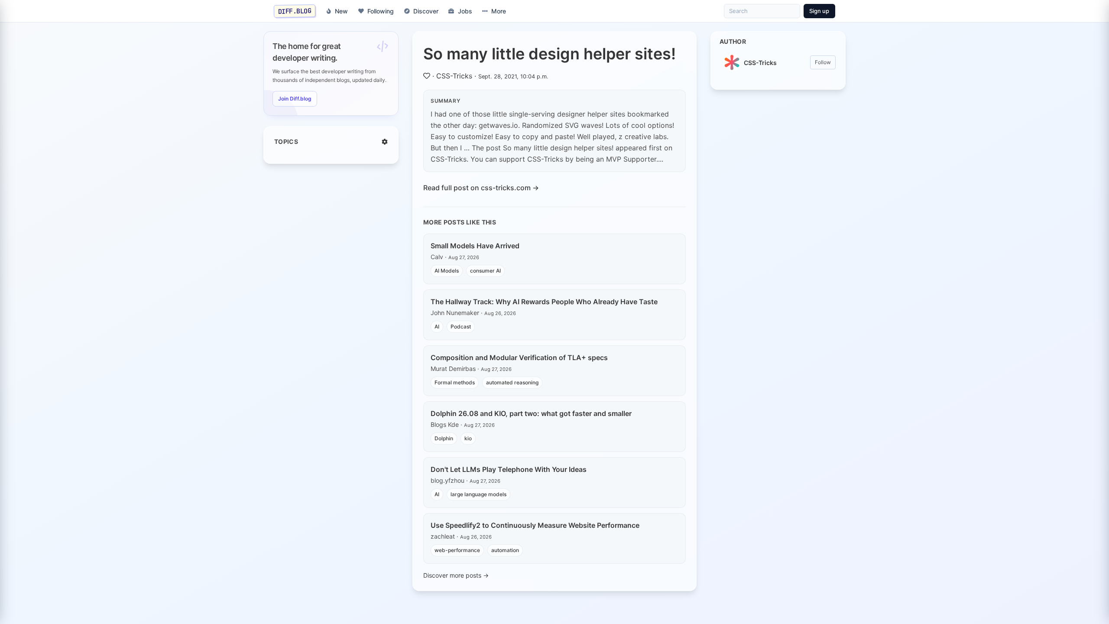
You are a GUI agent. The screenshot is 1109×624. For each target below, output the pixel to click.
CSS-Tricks (454, 76)
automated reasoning (512, 382)
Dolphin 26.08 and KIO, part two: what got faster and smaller (531, 413)
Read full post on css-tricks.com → (481, 187)
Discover (425, 11)
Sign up (819, 10)
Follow (823, 62)
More (498, 11)
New (341, 11)
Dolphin (444, 438)
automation (505, 550)
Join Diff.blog (294, 98)
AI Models (447, 270)
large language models (478, 494)
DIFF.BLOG (294, 11)
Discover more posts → (456, 575)
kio (468, 438)
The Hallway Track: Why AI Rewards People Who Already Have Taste (544, 301)
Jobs (465, 11)
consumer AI (485, 270)
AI (437, 326)
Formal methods (455, 382)
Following (380, 11)
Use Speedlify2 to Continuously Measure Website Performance (535, 525)
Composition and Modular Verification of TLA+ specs (519, 357)
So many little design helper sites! (549, 53)
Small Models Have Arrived (475, 245)
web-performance (457, 550)
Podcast (461, 326)
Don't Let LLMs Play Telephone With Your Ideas (509, 469)
